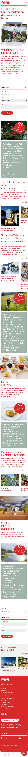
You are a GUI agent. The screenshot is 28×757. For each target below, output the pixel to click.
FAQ (2, 745)
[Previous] (23, 202)
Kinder (3, 104)
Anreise (4, 85)
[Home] (5, 2)
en (12, 754)
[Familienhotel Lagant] (5, 738)
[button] (14, 34)
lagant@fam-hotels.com (7, 695)
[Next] (26, 202)
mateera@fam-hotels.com (8, 709)
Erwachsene (5, 98)
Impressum (7, 745)
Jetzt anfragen (7, 113)
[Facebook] (6, 714)
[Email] (26, 2)
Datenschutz (14, 745)
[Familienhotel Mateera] (20, 738)
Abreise (4, 91)
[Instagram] (2, 714)
